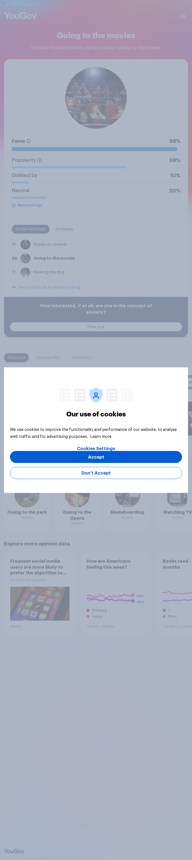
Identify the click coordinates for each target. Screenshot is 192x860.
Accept (96, 457)
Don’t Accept (96, 473)
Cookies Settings (96, 448)
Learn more (101, 436)
